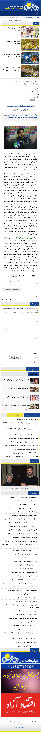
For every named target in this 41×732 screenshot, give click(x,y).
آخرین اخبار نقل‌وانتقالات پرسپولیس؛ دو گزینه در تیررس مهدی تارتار (20, 456)
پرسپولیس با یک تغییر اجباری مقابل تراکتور (26, 434)
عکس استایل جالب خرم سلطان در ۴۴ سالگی (18, 397)
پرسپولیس (26, 280)
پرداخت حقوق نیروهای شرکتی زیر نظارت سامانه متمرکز (22, 508)
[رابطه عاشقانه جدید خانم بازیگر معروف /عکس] (34, 390)
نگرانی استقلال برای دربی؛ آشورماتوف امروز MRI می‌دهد (22, 530)
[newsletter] (11, 289)
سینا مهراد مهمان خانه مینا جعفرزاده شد (26, 601)
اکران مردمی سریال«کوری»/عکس (20, 488)
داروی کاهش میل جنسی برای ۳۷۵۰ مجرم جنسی (24, 497)
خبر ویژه (28, 81)
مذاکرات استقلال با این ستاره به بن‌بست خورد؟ (24, 572)
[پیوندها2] (20, 681)
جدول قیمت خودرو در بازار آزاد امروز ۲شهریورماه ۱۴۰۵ (11, 55)
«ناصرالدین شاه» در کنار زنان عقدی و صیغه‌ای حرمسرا (23, 618)
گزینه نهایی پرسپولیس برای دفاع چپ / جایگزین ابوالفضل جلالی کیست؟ (21, 430)
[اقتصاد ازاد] (20, 705)
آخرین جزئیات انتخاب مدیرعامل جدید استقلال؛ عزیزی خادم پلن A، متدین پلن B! (21, 606)
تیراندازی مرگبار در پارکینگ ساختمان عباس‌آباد (25, 550)
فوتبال (33, 283)
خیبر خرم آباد (11, 280)
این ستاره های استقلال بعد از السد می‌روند (26, 449)
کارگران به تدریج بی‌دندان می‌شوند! (27, 598)
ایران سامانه (17, 727)
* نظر (36, 333)
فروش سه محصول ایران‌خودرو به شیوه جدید (25, 594)
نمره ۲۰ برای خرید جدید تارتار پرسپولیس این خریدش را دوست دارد (21, 634)
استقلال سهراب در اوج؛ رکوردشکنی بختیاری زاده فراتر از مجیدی (20, 583)
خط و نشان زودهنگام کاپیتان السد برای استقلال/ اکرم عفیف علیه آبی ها (20, 545)
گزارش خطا (6, 300)
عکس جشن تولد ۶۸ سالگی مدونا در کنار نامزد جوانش (16, 380)
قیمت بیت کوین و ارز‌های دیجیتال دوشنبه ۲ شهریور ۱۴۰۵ (11, 68)
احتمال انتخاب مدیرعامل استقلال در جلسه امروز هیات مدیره (21, 519)
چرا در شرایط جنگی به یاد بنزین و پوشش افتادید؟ (23, 579)
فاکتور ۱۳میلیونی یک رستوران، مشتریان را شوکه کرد (23, 526)
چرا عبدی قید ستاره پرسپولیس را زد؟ (27, 558)
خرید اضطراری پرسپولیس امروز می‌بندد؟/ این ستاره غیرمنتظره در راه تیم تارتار (21, 424)
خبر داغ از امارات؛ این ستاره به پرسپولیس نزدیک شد (24, 453)
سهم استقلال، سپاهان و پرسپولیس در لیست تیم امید (23, 622)
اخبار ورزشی (35, 81)
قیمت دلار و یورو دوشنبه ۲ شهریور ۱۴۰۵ (12, 29)
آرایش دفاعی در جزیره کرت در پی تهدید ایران (25, 629)
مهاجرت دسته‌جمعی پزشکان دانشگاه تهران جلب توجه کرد (22, 554)
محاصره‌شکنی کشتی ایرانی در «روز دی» (26, 646)
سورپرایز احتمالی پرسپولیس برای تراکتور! (27, 419)
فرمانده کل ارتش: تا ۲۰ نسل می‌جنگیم (27, 512)
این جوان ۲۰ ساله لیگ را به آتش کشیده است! (25, 537)
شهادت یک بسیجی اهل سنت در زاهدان (26, 568)
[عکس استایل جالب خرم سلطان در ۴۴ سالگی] (34, 398)
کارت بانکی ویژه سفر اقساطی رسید (27, 504)
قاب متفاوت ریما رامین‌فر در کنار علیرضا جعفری (24, 565)
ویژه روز (15, 415)
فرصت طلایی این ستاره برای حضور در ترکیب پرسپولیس (23, 438)
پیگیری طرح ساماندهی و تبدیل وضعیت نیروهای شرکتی (22, 639)
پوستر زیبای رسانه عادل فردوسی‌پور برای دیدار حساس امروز (21, 541)
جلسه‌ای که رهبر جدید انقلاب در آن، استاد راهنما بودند (22, 523)
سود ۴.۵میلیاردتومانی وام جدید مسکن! (26, 642)
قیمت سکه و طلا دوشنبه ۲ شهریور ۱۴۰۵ (12, 42)
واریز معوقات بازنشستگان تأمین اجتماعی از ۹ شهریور (23, 587)
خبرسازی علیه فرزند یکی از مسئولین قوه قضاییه (24, 515)
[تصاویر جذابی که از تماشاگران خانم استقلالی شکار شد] (20, 483)
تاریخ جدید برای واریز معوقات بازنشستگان (26, 611)
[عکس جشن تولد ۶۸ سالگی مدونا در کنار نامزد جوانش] (34, 381)
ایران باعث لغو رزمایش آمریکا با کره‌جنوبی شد (25, 625)
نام (37, 317)
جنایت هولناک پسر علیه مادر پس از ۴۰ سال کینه (24, 501)
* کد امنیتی (35, 353)
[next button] (3, 461)
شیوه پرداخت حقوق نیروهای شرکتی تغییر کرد (25, 561)
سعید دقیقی (19, 280)
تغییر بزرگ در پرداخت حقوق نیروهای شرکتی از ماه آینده (22, 533)
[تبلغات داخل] (20, 660)
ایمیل (37, 325)
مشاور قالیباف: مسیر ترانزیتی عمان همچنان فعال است (22, 590)
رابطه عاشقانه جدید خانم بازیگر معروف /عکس (18, 389)
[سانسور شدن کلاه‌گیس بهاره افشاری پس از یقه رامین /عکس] (34, 407)
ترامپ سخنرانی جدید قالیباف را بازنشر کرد (26, 576)
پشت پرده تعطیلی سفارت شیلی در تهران (26, 614)
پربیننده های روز (31, 415)
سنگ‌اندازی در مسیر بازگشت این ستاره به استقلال (24, 442)
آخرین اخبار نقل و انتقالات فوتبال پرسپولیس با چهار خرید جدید (21, 445)
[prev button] (8, 461)
